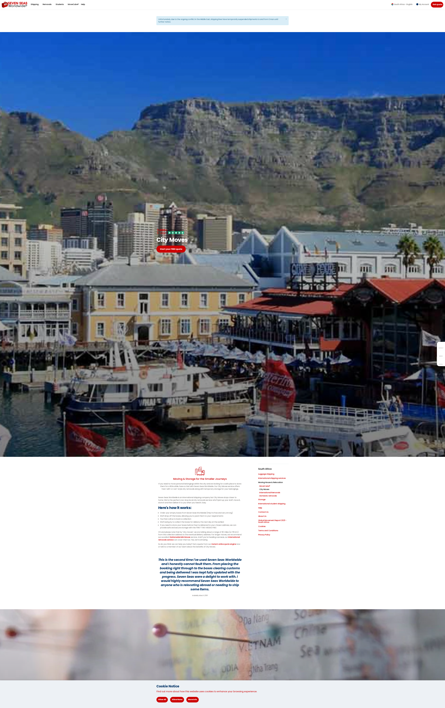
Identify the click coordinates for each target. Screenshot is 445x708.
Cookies (262, 526)
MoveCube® (73, 4)
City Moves (264, 489)
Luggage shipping (266, 474)
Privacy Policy (264, 534)
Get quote (437, 4)
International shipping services (272, 478)
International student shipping (271, 503)
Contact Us (263, 512)
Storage (261, 499)
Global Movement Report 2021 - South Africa (272, 521)
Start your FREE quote (171, 249)
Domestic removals (268, 495)
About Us (262, 516)
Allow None (177, 699)
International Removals (269, 492)
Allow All (162, 699)
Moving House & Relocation (270, 482)
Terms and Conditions (268, 530)
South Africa (265, 468)
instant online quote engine (223, 544)
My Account (424, 4)
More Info (192, 699)
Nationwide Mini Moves (180, 537)
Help (260, 508)
